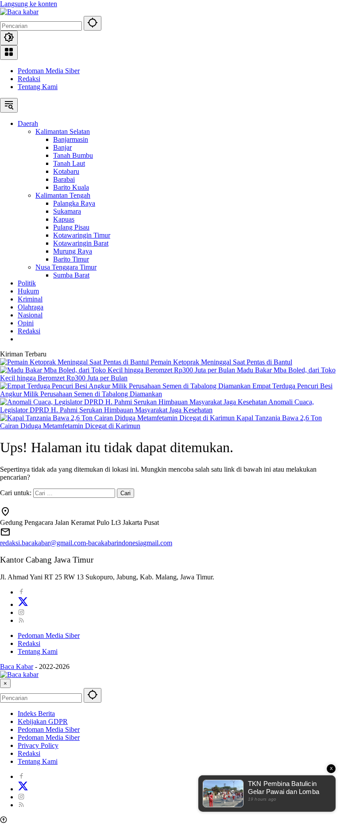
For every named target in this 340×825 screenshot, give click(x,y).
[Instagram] (21, 612)
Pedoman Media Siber (49, 70)
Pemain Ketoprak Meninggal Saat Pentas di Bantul (221, 362)
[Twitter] (23, 604)
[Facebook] (21, 592)
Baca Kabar (16, 666)
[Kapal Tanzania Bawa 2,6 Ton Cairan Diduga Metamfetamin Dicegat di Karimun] (118, 418)
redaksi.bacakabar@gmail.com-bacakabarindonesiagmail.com (86, 543)
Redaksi (29, 78)
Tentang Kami (38, 86)
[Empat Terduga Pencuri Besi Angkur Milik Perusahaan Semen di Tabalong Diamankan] (126, 386)
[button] (92, 23)
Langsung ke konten (28, 4)
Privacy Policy (38, 745)
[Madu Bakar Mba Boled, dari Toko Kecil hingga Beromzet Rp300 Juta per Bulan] (118, 370)
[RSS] (21, 620)
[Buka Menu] (9, 52)
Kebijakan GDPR (43, 721)
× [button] (5, 683)
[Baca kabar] (19, 12)
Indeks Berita (36, 713)
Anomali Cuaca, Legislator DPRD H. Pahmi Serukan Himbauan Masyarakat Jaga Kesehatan (157, 406)
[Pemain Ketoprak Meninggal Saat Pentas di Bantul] (75, 362)
